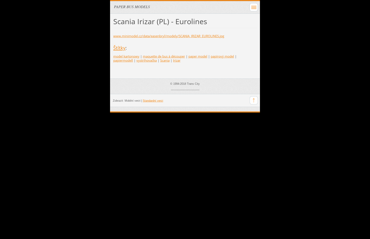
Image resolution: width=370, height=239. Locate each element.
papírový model (222, 56)
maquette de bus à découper (164, 56)
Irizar (177, 60)
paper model (197, 56)
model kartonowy (126, 56)
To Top (254, 100)
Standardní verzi (153, 100)
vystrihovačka (146, 60)
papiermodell (123, 60)
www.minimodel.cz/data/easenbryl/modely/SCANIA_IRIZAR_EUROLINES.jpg (168, 36)
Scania (165, 60)
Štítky (119, 48)
